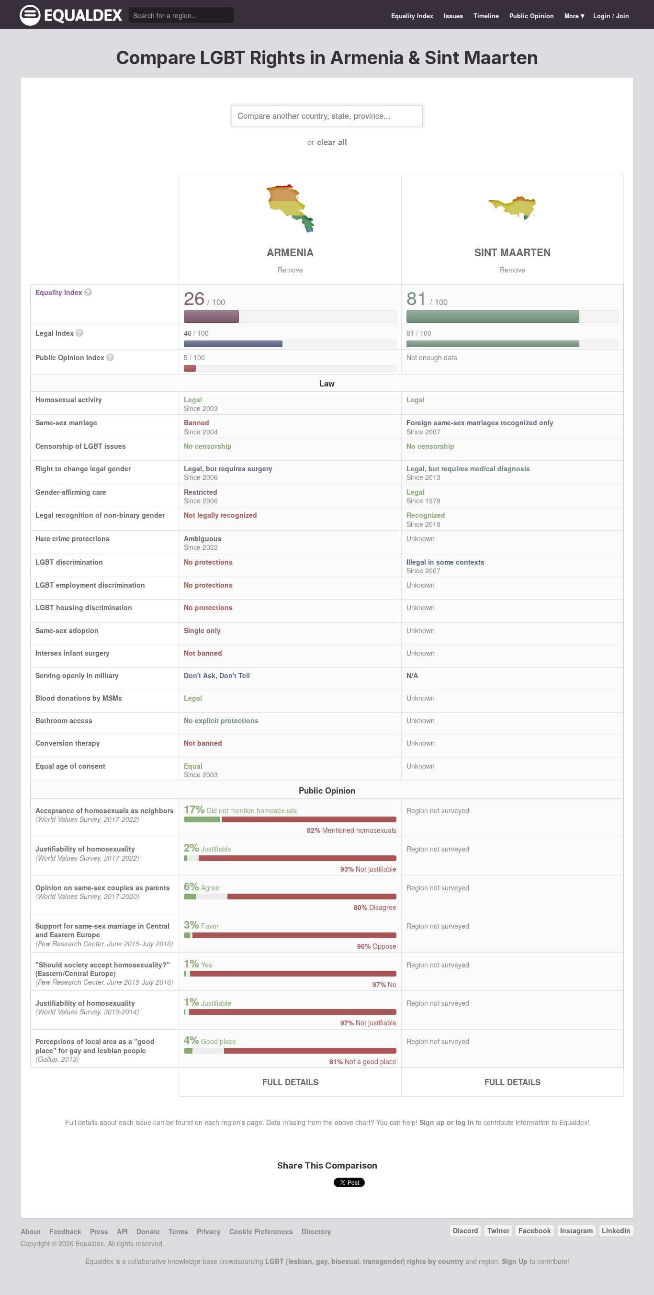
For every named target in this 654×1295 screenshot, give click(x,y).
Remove (290, 269)
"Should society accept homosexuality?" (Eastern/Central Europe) (102, 969)
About (31, 1231)
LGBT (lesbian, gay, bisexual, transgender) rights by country (364, 1261)
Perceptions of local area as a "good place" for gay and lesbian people (95, 1045)
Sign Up (515, 1261)
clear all (332, 142)
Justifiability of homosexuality (85, 848)
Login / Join (611, 15)
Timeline (486, 15)
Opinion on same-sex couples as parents (102, 887)
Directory (316, 1231)
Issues (453, 15)
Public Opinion (531, 15)
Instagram (576, 1230)
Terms (178, 1231)
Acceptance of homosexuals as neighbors (104, 810)
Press (99, 1231)
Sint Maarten (512, 252)
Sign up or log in (446, 1122)
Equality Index (412, 15)
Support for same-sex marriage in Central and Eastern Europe (102, 930)
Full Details (290, 1082)
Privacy (209, 1231)
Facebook (535, 1230)
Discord (465, 1230)
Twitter (498, 1230)
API (122, 1231)
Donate (148, 1231)
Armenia (290, 252)
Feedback (65, 1231)
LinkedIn (616, 1230)
